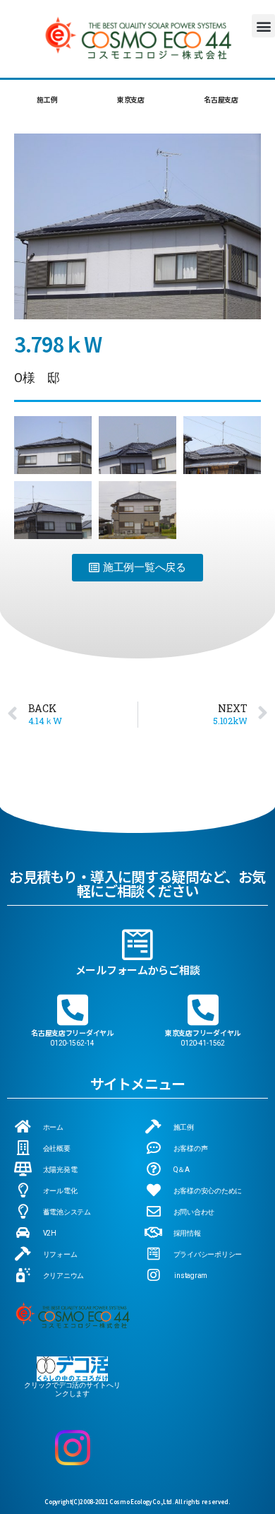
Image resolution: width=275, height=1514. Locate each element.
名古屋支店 (221, 99)
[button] (263, 25)
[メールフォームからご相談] (137, 944)
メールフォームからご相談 (137, 969)
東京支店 (131, 99)
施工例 (47, 99)
